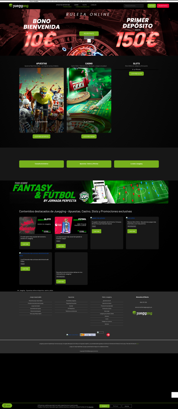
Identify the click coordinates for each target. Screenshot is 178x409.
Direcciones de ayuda (36, 311)
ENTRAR (152, 6)
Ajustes (127, 406)
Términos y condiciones (71, 311)
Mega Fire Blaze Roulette (141, 1)
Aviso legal (106, 311)
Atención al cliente (106, 303)
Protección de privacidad (107, 305)
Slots (85, 5)
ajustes (91, 407)
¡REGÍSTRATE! (163, 6)
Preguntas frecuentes (71, 303)
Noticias (107, 324)
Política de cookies (106, 308)
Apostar (71, 305)
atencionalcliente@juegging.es (143, 307)
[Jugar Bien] (88, 334)
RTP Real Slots (71, 308)
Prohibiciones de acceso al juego (35, 303)
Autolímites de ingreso (35, 308)
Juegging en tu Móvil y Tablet (107, 313)
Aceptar (104, 406)
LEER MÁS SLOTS (136, 73)
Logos (106, 318)
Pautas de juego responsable (35, 300)
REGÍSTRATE (89, 33)
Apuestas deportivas (63, 5)
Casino (76, 5)
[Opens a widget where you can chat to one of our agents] (7, 405)
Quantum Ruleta (129, 1)
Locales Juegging (136, 163)
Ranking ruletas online (76, 1)
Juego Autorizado (35, 305)
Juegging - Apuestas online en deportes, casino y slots (36, 290)
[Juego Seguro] (73, 335)
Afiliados (107, 316)
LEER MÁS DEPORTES (41, 136)
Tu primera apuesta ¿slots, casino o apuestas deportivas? (53, 1)
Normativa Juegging (71, 300)
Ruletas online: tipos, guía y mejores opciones (95, 1)
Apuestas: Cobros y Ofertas (89, 163)
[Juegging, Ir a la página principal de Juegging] (18, 5)
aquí (138, 343)
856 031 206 (143, 302)
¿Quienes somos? (107, 300)
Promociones (67, 7)
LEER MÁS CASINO (89, 136)
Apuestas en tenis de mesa (116, 1)
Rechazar (115, 406)
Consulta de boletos (82, 7)
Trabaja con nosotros (107, 321)
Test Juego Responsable (35, 313)
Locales (93, 5)
